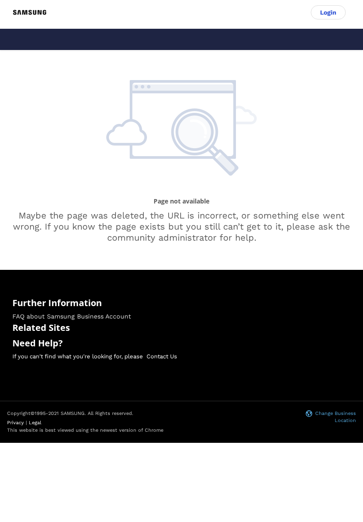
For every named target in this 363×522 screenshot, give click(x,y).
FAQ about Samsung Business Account (71, 316)
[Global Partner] (30, 13)
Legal (35, 423)
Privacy (15, 423)
